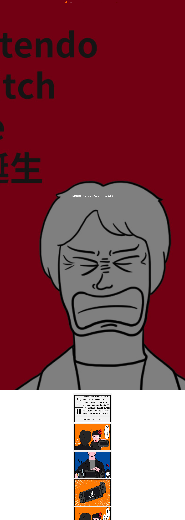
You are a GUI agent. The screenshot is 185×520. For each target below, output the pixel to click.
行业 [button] (84, 2)
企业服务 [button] (87, 2)
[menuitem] (83, 2)
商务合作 (100, 2)
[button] (114, 2)
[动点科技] (68, 2)
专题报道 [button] (92, 2)
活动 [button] (96, 2)
